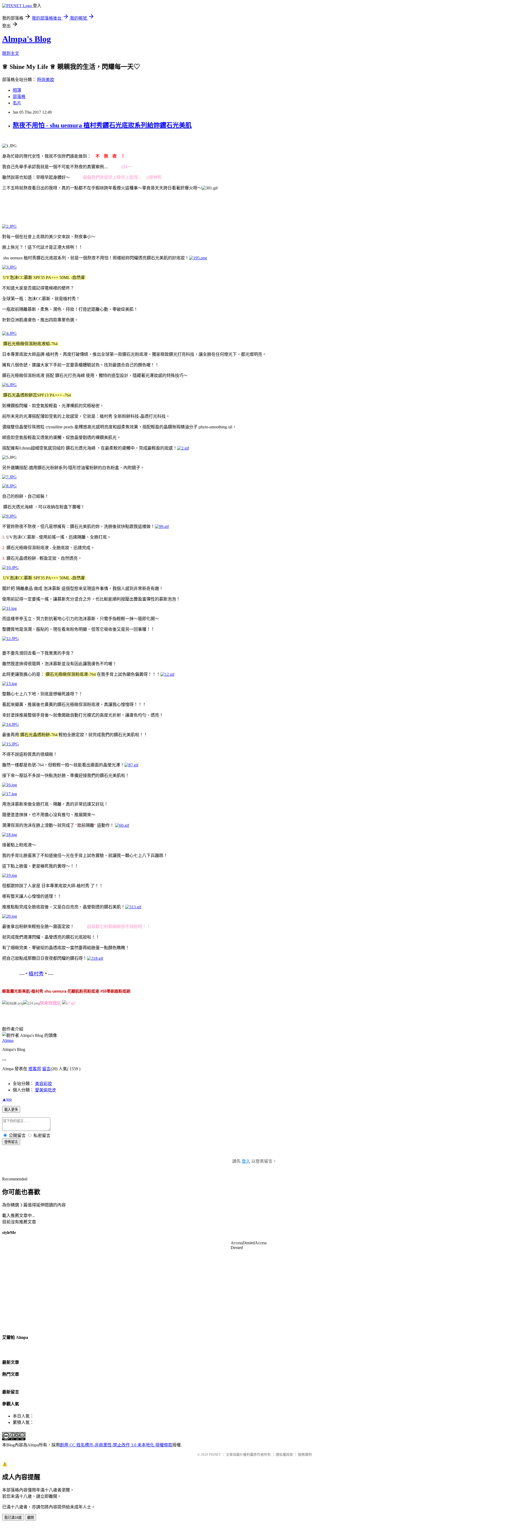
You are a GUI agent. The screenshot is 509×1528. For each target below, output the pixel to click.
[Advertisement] (98, 207)
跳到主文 (10, 53)
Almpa (8, 1040)
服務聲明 (305, 1454)
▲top (7, 1099)
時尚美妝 (45, 79)
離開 (30, 1518)
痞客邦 (34, 1069)
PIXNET (215, 1454)
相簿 (17, 90)
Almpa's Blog (26, 39)
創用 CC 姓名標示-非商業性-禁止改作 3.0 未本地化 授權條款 (116, 1445)
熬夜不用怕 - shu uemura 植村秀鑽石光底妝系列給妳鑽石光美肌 (102, 125)
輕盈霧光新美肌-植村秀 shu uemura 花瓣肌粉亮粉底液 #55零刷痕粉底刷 (66, 991)
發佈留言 (11, 1142)
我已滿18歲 (13, 1518)
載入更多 (11, 1110)
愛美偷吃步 (45, 1090)
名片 (17, 103)
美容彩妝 (43, 1083)
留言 (46, 1069)
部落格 (19, 96)
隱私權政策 (284, 1454)
